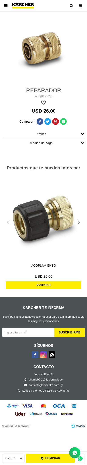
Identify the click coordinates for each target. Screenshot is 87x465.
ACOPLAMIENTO (43, 265)
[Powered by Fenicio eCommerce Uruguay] (78, 426)
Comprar (52, 458)
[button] (79, 222)
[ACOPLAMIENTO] (43, 218)
